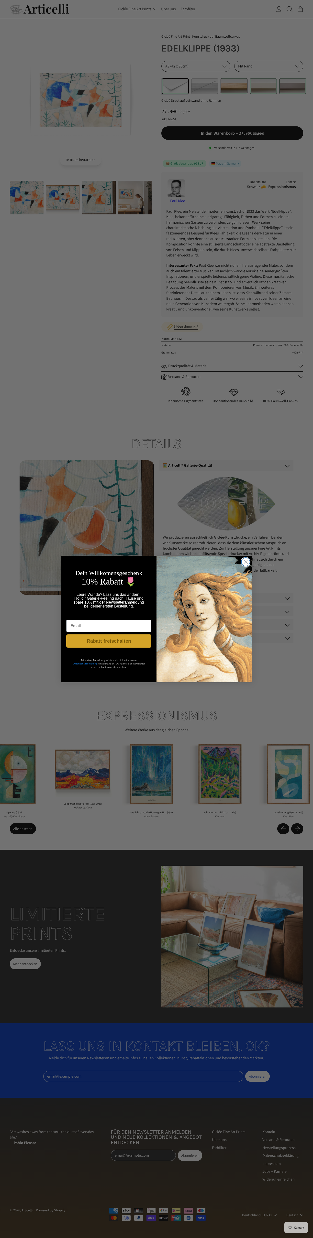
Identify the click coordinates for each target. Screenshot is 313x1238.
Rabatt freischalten (109, 641)
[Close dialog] (245, 562)
